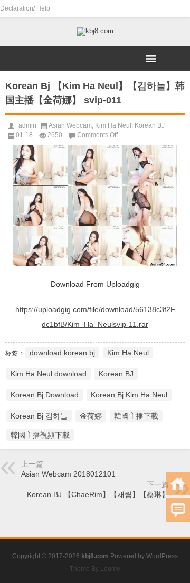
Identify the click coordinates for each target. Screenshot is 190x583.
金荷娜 (91, 416)
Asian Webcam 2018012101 (68, 474)
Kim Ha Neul (113, 125)
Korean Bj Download (45, 395)
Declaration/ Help (25, 8)
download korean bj (62, 352)
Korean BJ (150, 125)
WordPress (162, 556)
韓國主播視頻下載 (40, 435)
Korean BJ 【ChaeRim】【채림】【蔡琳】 (98, 494)
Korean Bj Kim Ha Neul (129, 395)
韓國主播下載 (136, 416)
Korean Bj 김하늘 (39, 416)
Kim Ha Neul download (49, 374)
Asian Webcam (70, 125)
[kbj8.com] (95, 31)
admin (27, 125)
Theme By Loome (95, 568)
